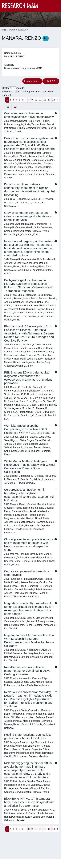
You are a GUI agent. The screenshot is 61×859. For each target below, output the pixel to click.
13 (49, 99)
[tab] (8, 107)
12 (44, 99)
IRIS (4, 29)
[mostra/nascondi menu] (58, 6)
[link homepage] (21, 6)
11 (40, 99)
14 (53, 99)
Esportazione (31, 81)
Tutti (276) (50, 81)
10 (35, 99)
